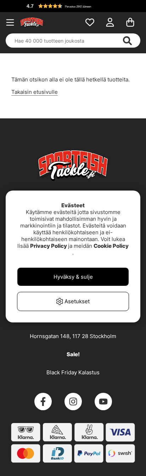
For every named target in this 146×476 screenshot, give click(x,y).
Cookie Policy (111, 245)
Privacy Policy (48, 245)
